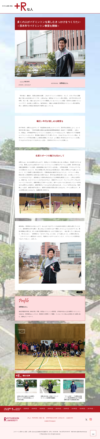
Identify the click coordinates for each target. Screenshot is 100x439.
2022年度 (50, 408)
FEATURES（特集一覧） (38, 418)
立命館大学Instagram (50, 421)
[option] (50, 347)
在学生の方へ (61, 418)
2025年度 (26, 408)
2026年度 (18, 408)
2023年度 (42, 408)
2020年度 (66, 408)
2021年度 (58, 408)
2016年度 (6, 410)
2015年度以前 (16, 410)
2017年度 (90, 408)
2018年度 (82, 408)
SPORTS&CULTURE (51, 418)
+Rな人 (29, 418)
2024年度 (34, 408)
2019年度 (74, 408)
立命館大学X (69, 418)
